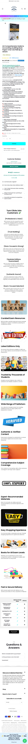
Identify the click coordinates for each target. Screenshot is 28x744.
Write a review (14, 166)
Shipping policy (14, 722)
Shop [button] (4, 689)
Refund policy (23, 720)
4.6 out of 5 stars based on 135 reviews (14, 175)
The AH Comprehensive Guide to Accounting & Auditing (11, 66)
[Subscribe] (21, 702)
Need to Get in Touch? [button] (10, 694)
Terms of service (6, 722)
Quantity (4, 136)
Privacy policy (17, 720)
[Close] (25, 734)
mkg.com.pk (18, 75)
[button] (2, 8)
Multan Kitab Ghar (9, 720)
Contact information (22, 722)
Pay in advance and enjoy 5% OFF (16, 16)
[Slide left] (21, 149)
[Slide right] (23, 149)
